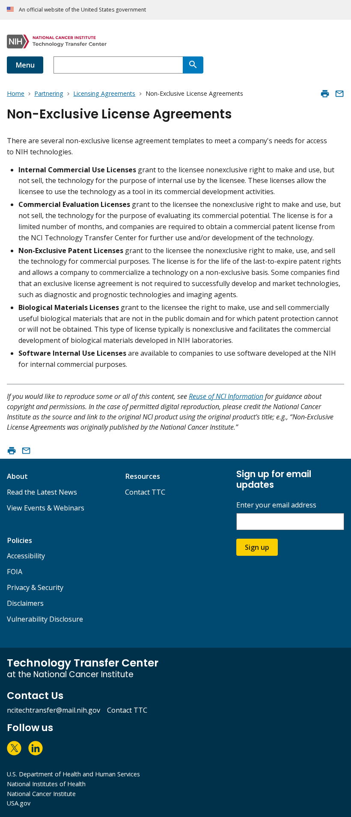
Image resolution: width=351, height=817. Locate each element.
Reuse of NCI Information (226, 396)
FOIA (14, 571)
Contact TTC (145, 492)
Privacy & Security (35, 587)
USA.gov (18, 803)
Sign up (257, 547)
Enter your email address (276, 505)
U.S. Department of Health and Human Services (73, 774)
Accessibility (26, 555)
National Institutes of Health (46, 784)
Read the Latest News (42, 492)
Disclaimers (25, 603)
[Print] (325, 93)
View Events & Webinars (45, 508)
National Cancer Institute (41, 794)
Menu (25, 65)
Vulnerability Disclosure (45, 619)
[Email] (339, 93)
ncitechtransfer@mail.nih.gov (53, 710)
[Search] (193, 65)
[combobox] (118, 65)
